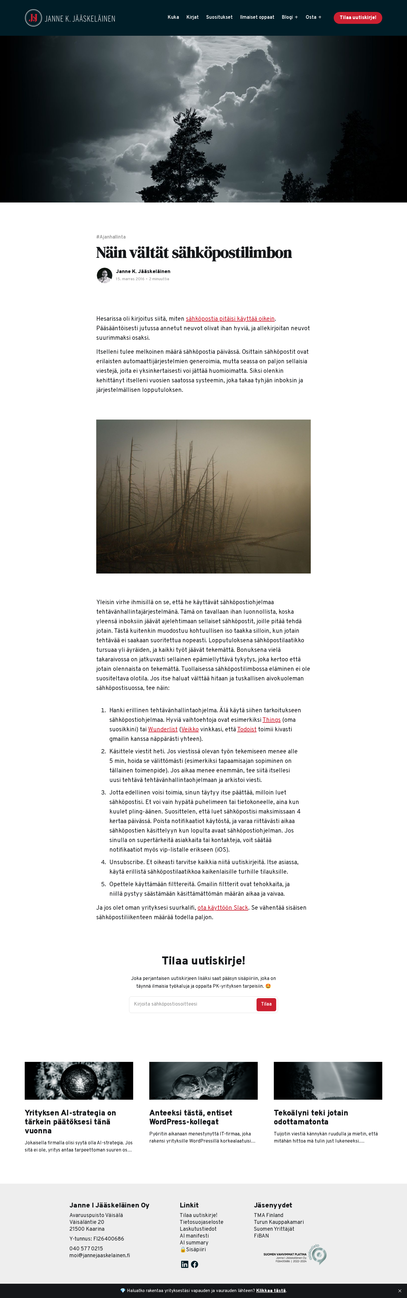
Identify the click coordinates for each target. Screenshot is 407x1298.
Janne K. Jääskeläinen (143, 272)
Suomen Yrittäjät (274, 1229)
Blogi (287, 18)
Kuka (173, 18)
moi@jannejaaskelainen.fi (99, 1255)
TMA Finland (268, 1215)
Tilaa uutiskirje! (358, 18)
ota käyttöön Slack (223, 908)
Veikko (190, 730)
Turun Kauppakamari (279, 1222)
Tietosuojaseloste (201, 1222)
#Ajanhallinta (111, 237)
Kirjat (193, 18)
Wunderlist (163, 730)
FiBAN (261, 1236)
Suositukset (219, 18)
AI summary (194, 1243)
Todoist (247, 730)
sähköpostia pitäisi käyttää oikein (230, 319)
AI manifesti (194, 1236)
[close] (400, 1291)
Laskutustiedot (198, 1229)
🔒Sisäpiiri (193, 1249)
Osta (311, 18)
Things (271, 720)
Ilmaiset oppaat (257, 18)
